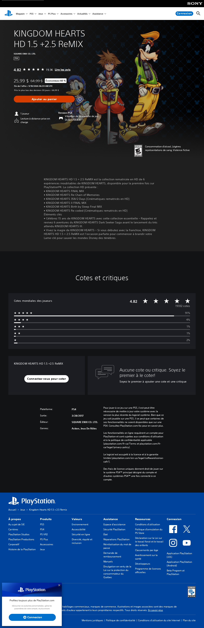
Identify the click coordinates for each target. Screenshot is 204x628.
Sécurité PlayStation (114, 529)
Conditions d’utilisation (147, 524)
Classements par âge (146, 550)
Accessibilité (78, 529)
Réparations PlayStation (116, 539)
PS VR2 (44, 534)
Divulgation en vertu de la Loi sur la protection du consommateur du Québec (117, 572)
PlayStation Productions (21, 539)
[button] (47, 379)
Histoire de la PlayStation (22, 549)
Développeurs (142, 563)
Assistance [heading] (110, 519)
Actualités (82, 13)
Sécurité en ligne (81, 534)
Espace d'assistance (114, 524)
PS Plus (52, 13)
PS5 (31, 13)
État (105, 534)
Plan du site (189, 620)
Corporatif (13, 544)
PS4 (42, 529)
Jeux (40, 13)
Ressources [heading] (142, 519)
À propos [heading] (14, 519)
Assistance (97, 13)
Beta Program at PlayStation (175, 572)
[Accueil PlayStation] (9, 13)
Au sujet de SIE (16, 524)
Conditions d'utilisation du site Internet (159, 620)
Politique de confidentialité (120, 620)
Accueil (12, 509)
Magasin (20, 13)
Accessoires (66, 13)
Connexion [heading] (174, 519)
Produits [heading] (46, 519)
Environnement (80, 524)
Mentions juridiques (92, 620)
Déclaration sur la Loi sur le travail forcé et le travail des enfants (149, 541)
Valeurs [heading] (77, 519)
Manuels (108, 561)
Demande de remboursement (112, 554)
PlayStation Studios (18, 534)
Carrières (13, 529)
